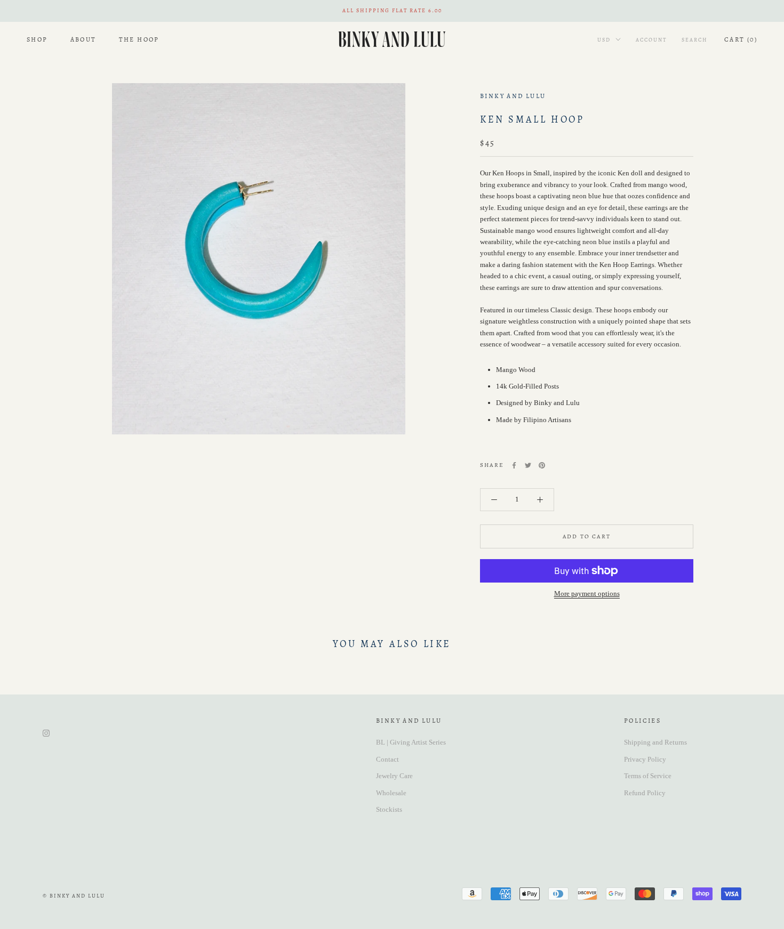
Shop (37, 39)
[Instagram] (46, 732)
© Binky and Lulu (74, 895)
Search (695, 39)
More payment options (587, 593)
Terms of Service (647, 776)
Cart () (740, 39)
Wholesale (391, 793)
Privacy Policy (645, 759)
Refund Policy (645, 793)
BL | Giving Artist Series (411, 742)
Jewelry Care (394, 776)
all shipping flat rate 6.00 (392, 10)
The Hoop (139, 39)
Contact (387, 759)
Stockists (389, 809)
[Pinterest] (542, 465)
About (83, 39)
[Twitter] (528, 465)
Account (651, 39)
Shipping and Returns (655, 742)
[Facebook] (514, 465)
